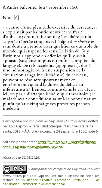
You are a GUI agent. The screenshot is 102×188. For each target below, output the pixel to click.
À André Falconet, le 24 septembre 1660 (40, 7)
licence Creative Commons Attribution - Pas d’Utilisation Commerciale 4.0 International (51, 182)
